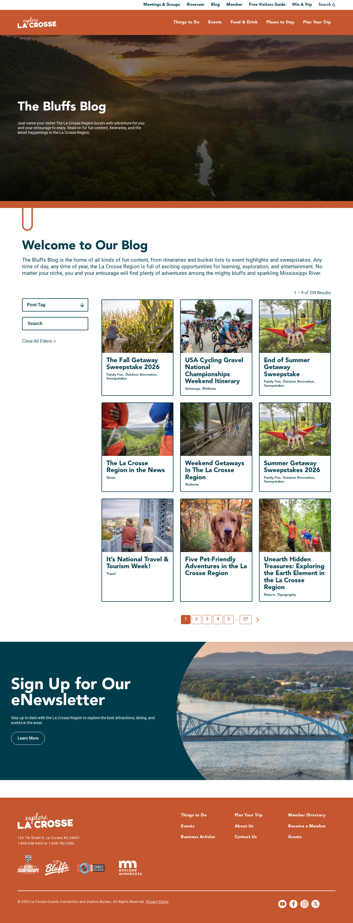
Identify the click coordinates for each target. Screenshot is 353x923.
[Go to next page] (258, 619)
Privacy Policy (157, 902)
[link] (28, 738)
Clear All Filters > (39, 341)
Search (325, 5)
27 (245, 619)
